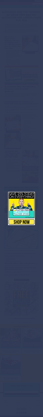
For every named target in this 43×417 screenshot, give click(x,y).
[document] (21, 208)
